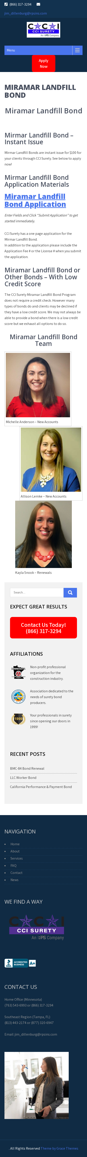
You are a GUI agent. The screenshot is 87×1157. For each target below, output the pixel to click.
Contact (16, 872)
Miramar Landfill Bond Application (35, 200)
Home (15, 844)
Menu (11, 50)
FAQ (13, 865)
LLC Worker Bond (23, 777)
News (14, 879)
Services (16, 858)
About (15, 851)
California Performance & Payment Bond (41, 786)
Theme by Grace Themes (59, 1148)
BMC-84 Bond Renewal (27, 768)
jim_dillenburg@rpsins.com (25, 13)
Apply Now (43, 63)
